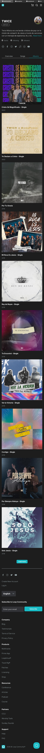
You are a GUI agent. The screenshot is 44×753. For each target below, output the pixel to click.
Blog (3, 624)
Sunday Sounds (8, 723)
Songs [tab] (22, 56)
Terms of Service (8, 633)
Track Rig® (6, 663)
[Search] (36, 5)
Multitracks (6, 649)
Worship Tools (7, 718)
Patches (5, 667)
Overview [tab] (9, 56)
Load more (22, 561)
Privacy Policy (7, 638)
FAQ (3, 738)
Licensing (5, 672)
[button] (3, 46)
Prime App (6, 653)
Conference (6, 687)
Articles (5, 692)
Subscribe (33, 609)
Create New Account (10, 581)
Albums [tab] (36, 56)
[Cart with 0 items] (32, 5)
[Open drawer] (41, 5)
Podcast (5, 697)
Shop (4, 677)
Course (4, 702)
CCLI (4, 714)
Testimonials (7, 629)
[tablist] (22, 56)
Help (3, 734)
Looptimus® (6, 658)
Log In (4, 585)
